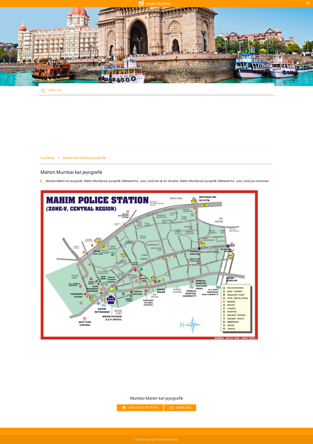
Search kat (55, 90)
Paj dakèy (48, 158)
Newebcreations (168, 439)
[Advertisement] (149, 127)
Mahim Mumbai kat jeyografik (84, 158)
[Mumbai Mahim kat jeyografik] (149, 338)
